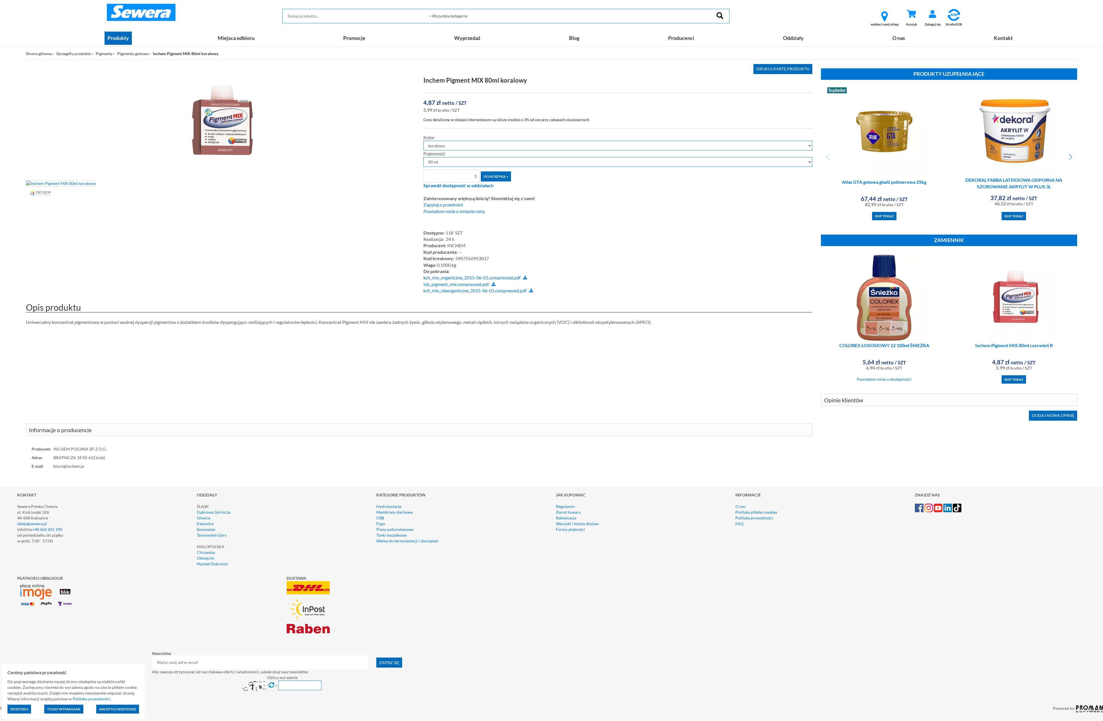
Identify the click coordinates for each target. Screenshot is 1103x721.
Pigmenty (104, 53)
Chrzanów (206, 552)
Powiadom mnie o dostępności (884, 379)
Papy (380, 523)
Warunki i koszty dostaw (577, 523)
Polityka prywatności (754, 517)
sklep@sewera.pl (32, 523)
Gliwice (203, 517)
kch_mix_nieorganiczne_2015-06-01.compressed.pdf (475, 290)
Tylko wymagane (63, 709)
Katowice (205, 523)
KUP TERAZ (884, 216)
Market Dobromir (213, 563)
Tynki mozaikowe (391, 535)
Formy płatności (570, 529)
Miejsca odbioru (236, 38)
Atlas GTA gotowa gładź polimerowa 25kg (884, 182)
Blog (574, 38)
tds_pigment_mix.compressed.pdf (456, 284)
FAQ (739, 523)
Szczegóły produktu (73, 53)
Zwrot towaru (568, 512)
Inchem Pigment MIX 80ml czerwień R (1014, 345)
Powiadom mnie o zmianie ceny (454, 211)
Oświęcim (206, 558)
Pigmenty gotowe (132, 53)
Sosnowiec (206, 529)
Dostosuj (19, 709)
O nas (898, 38)
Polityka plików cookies (756, 512)
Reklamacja (566, 517)
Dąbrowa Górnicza (213, 512)
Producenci (681, 38)
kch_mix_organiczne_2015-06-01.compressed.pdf (471, 277)
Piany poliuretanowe (394, 529)
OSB (380, 517)
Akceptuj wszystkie (117, 709)
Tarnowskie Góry (212, 535)
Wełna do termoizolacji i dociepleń (407, 540)
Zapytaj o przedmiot (443, 204)
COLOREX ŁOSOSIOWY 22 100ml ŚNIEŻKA (884, 345)
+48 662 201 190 (47, 529)
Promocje (354, 38)
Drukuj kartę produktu (782, 68)
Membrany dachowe (394, 512)
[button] (1070, 157)
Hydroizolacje (388, 506)
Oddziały (793, 38)
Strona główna (39, 53)
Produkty (118, 38)
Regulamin (565, 506)
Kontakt (1003, 38)
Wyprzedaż (467, 38)
